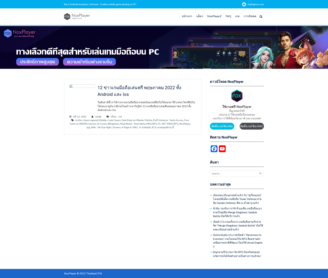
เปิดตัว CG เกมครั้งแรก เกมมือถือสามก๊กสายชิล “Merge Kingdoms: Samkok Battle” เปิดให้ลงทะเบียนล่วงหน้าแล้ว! (238, 225)
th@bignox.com (255, 4)
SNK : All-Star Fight (101, 127)
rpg (88, 127)
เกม (237, 16)
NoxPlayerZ (214, 16)
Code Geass (114, 120)
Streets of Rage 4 (122, 127)
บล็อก (199, 16)
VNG (135, 127)
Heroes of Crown (97, 123)
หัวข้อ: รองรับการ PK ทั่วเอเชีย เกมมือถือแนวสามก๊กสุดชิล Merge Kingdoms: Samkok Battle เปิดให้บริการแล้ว (237, 212)
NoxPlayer (184, 123)
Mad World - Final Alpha (132, 123)
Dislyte (148, 120)
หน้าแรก (187, 16)
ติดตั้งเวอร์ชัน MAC (251, 126)
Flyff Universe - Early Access (168, 120)
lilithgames (113, 123)
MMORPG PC (153, 123)
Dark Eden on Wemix (133, 120)
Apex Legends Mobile (94, 120)
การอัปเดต (250, 16)
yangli (98, 116)
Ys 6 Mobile (145, 127)
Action (78, 120)
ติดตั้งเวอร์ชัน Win (222, 126)
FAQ (228, 16)
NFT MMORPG (170, 123)
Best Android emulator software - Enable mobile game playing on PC (100, 4)
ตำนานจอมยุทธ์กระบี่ (163, 127)
